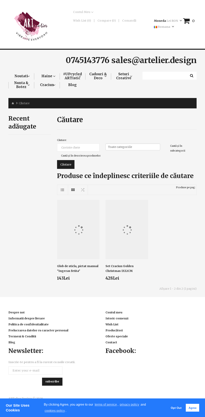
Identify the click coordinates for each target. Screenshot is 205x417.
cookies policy (55, 410)
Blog (11, 342)
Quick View (78, 227)
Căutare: (62, 140)
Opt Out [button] (176, 407)
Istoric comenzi (117, 318)
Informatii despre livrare (26, 318)
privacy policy (129, 404)
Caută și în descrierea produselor (81, 155)
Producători (114, 330)
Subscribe (52, 381)
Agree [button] (193, 407)
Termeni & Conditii (22, 336)
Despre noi (16, 312)
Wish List (112, 324)
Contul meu (114, 312)
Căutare (24, 103)
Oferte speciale (117, 336)
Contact (111, 342)
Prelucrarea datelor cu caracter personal (38, 330)
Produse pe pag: (185, 187)
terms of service (106, 404)
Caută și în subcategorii (177, 148)
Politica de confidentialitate (28, 324)
